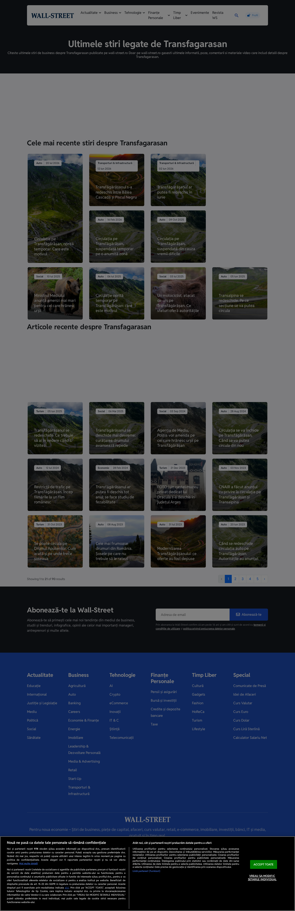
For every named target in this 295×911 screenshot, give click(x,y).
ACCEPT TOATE (264, 864)
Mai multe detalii (28, 863)
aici (67, 887)
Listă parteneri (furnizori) (146, 871)
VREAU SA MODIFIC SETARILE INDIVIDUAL (262, 877)
